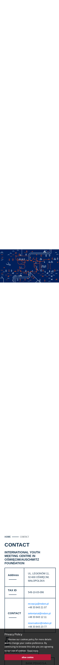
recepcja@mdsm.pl (38, 604)
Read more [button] (32, 650)
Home (8, 536)
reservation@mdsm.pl (39, 623)
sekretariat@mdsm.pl (39, 613)
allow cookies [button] (28, 657)
